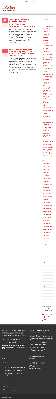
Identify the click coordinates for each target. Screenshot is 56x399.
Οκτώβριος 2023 (47, 193)
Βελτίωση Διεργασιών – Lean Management (15, 367)
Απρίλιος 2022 (46, 223)
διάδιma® (36, 396)
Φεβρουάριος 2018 (47, 298)
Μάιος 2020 (46, 256)
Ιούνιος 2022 (46, 220)
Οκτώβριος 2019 (47, 274)
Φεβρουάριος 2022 (47, 226)
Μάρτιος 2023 (46, 202)
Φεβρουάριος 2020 (47, 265)
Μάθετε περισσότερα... (7, 352)
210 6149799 (47, 316)
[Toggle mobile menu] (53, 5)
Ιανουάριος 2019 (47, 289)
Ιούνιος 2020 (46, 253)
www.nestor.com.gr (36, 368)
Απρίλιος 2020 (46, 259)
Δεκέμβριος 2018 (47, 292)
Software (5, 381)
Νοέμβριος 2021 (47, 229)
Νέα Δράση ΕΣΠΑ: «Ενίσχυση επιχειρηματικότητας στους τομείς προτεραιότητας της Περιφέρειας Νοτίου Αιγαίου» (48, 66)
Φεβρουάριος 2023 (47, 205)
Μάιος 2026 (46, 172)
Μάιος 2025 (46, 181)
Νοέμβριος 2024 (47, 187)
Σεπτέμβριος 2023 (47, 196)
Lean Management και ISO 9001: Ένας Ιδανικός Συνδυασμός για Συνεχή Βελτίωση (41, 343)
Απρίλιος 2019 (46, 283)
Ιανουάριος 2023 (47, 208)
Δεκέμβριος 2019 (47, 271)
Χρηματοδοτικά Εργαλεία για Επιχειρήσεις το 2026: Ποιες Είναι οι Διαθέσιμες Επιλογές (48, 104)
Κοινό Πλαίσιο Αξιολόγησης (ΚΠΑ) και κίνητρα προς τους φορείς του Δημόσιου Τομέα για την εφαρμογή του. (22, 52)
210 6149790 (49, 314)
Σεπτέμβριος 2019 (47, 277)
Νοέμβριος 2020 (47, 244)
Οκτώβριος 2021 (47, 232)
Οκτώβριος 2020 (47, 247)
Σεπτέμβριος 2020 (47, 250)
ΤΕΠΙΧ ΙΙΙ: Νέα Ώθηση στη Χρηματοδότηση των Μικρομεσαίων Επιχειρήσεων (41, 355)
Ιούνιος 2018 (46, 295)
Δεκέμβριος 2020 (47, 241)
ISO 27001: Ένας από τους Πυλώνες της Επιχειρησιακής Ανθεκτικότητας (39, 331)
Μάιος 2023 (46, 199)
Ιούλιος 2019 (46, 280)
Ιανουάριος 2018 (47, 301)
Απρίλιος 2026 (46, 175)
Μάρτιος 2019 (46, 286)
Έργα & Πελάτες (6, 384)
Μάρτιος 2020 (46, 262)
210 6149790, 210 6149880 (39, 363)
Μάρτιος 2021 (46, 235)
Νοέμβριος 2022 (47, 211)
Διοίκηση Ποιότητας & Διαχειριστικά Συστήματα (13, 374)
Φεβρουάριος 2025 (47, 184)
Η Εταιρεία (5, 362)
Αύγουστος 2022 (47, 217)
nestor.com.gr (48, 320)
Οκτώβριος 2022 (47, 214)
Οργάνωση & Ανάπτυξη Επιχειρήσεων (14, 378)
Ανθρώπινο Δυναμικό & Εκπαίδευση (13, 370)
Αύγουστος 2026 (47, 163)
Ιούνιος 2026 (46, 169)
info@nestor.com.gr (35, 1)
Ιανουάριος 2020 (47, 268)
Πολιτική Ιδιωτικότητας (8, 387)
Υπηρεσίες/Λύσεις (7, 365)
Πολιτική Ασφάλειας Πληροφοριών (11, 390)
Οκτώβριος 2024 (47, 190)
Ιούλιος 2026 (46, 166)
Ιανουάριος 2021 (47, 238)
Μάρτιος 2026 (46, 178)
